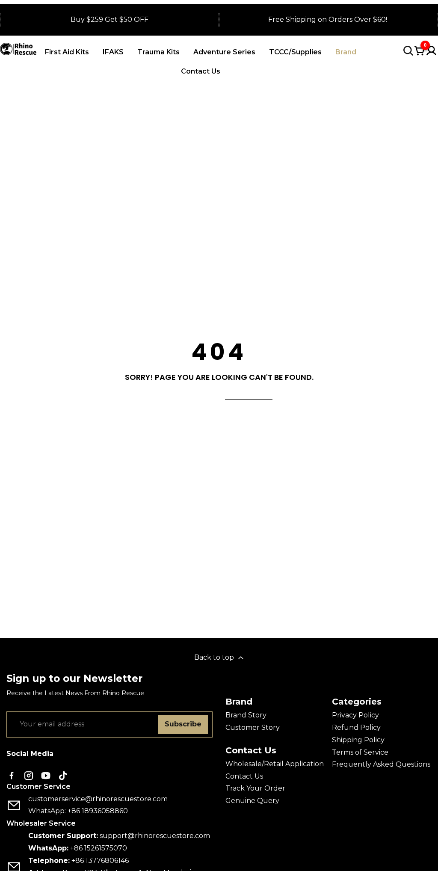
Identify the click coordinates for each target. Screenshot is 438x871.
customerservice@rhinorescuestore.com (98, 799)
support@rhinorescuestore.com (155, 836)
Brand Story (245, 715)
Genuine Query (252, 801)
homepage (248, 394)
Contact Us (244, 776)
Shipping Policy (358, 740)
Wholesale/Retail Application (274, 764)
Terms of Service (360, 752)
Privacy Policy (355, 715)
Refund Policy (356, 727)
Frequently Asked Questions (381, 764)
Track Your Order (255, 788)
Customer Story (252, 727)
